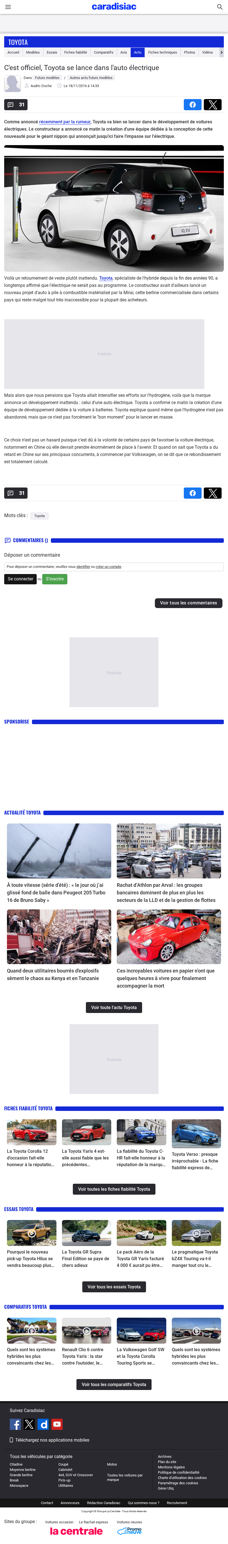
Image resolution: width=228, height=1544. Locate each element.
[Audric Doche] (12, 91)
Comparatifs (103, 52)
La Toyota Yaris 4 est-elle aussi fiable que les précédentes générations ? (85, 1158)
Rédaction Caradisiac (103, 1503)
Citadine (16, 1464)
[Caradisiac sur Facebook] (16, 1425)
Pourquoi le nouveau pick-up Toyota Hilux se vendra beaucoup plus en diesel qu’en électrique (30, 1259)
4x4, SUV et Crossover (75, 1475)
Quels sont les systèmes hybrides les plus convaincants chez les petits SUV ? (196, 1357)
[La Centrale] (76, 1536)
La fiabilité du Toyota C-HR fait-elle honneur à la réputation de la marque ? (141, 1158)
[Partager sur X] (214, 103)
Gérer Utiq (166, 1488)
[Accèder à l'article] (59, 850)
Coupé (63, 1464)
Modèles (33, 52)
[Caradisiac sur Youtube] (57, 1425)
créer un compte (108, 567)
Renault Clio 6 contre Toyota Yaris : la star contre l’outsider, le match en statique (82, 1357)
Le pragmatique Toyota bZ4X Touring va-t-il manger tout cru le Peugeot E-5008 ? (195, 1259)
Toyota (18, 42)
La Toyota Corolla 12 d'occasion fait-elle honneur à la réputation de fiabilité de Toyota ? (30, 1158)
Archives (165, 1456)
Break (14, 1480)
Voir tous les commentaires (188, 603)
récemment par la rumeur (64, 121)
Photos (189, 52)
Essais (52, 52)
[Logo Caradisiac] (114, 11)
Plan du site (167, 1462)
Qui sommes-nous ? (143, 1503)
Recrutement (177, 1503)
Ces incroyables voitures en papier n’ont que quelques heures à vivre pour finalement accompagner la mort (166, 978)
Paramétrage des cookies (178, 1483)
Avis (123, 52)
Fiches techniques (162, 52)
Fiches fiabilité (75, 52)
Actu (137, 52)
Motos (112, 1464)
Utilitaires (65, 1485)
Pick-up (64, 1480)
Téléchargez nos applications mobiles (52, 1440)
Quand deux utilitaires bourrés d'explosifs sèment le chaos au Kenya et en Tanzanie (53, 974)
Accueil (13, 52)
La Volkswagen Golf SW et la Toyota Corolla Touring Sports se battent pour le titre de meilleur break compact (140, 1357)
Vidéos (207, 52)
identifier (83, 567)
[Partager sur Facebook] (194, 103)
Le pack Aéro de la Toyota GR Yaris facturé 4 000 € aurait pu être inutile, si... (140, 1259)
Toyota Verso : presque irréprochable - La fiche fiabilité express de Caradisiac (195, 1161)
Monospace (19, 1485)
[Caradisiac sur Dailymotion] (44, 1425)
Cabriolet (65, 1470)
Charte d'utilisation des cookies (182, 1478)
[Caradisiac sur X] (30, 1425)
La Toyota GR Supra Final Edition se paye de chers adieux (85, 1258)
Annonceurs (70, 1503)
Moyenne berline (23, 1470)
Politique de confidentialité (178, 1472)
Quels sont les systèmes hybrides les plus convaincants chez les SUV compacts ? (31, 1357)
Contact (47, 1503)
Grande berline (21, 1475)
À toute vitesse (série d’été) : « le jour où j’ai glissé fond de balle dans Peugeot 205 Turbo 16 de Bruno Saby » (56, 892)
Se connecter (20, 579)
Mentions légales (171, 1467)
